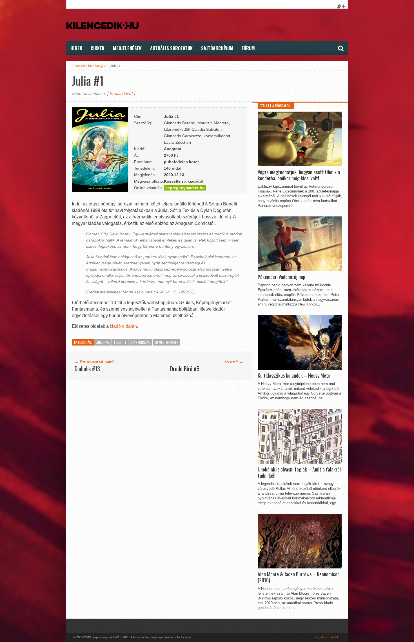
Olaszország (140, 342)
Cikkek (97, 48)
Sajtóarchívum (217, 48)
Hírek (76, 48)
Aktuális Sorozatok (171, 48)
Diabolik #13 (87, 368)
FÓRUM (248, 48)
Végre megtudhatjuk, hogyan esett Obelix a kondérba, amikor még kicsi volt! (299, 175)
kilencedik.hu (82, 65)
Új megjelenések (166, 342)
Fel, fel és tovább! (326, 637)
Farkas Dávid (121, 93)
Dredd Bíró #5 (184, 368)
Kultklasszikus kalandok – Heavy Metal (294, 376)
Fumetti (120, 342)
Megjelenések (127, 48)
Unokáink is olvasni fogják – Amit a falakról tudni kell (299, 472)
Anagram (101, 65)
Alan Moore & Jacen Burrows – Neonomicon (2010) (299, 577)
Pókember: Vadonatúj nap (281, 277)
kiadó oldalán (123, 326)
